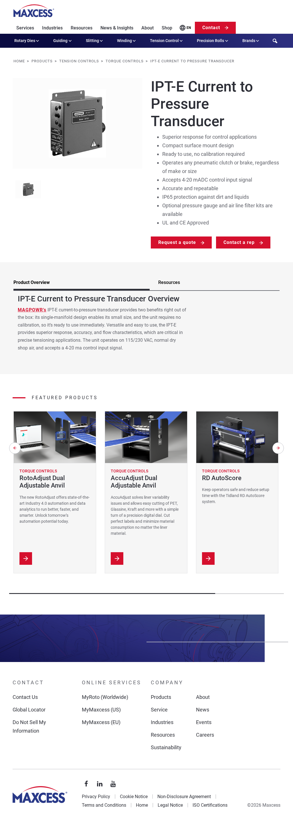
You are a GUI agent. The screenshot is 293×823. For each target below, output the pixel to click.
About (147, 28)
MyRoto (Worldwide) (105, 697)
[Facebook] (86, 784)
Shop (167, 28)
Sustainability (166, 747)
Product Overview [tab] (31, 282)
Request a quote (177, 242)
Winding (124, 40)
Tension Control (164, 40)
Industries (52, 28)
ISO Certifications (210, 805)
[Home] (33, 11)
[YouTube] (113, 784)
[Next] (278, 448)
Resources (81, 28)
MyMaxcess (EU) (101, 722)
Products (161, 697)
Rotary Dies (24, 40)
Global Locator (29, 710)
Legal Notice (170, 805)
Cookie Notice (134, 796)
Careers (205, 735)
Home (142, 805)
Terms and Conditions (104, 805)
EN (189, 28)
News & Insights (116, 28)
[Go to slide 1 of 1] (28, 189)
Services (25, 28)
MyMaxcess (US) (101, 710)
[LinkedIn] (99, 784)
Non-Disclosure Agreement (184, 796)
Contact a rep (239, 242)
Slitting (92, 40)
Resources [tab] (169, 282)
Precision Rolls (210, 40)
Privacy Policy (96, 796)
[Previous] (15, 448)
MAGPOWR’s (32, 310)
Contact (211, 27)
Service (159, 710)
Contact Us (25, 697)
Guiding (60, 40)
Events (203, 722)
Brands (248, 40)
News (202, 710)
